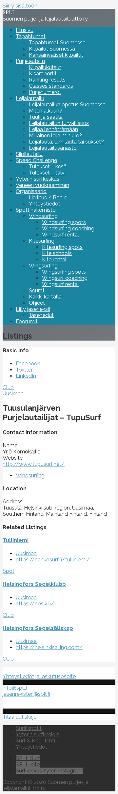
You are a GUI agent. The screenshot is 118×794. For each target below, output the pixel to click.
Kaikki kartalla (45, 297)
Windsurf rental (60, 235)
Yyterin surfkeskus (37, 179)
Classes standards (51, 86)
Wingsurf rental (60, 284)
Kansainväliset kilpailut (56, 55)
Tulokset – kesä (48, 166)
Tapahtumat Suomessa (57, 42)
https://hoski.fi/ (35, 604)
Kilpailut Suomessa (52, 49)
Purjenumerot (45, 92)
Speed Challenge (36, 160)
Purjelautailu (30, 61)
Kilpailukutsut (45, 67)
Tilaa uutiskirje (19, 717)
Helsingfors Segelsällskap (38, 628)
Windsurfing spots (64, 222)
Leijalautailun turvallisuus (59, 123)
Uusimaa (13, 393)
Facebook (28, 363)
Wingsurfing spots (64, 272)
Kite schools (57, 253)
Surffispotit (29, 728)
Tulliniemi (16, 540)
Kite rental (54, 259)
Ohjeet (37, 303)
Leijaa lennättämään (53, 129)
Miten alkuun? (45, 111)
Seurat (37, 290)
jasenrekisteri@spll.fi (26, 694)
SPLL (9, 12)
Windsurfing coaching (68, 228)
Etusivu (24, 30)
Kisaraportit (43, 73)
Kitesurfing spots (62, 247)
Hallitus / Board (48, 197)
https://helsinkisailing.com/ (49, 647)
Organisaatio (31, 191)
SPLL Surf (28, 758)
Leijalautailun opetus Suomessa (67, 104)
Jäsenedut (41, 315)
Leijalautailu (30, 98)
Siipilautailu (29, 154)
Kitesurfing (41, 241)
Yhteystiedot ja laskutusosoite (39, 676)
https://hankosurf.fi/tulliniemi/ (53, 560)
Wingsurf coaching (65, 278)
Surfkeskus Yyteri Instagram (49, 771)
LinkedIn (26, 376)
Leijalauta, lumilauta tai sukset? (66, 142)
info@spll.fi (16, 688)
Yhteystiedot (44, 204)
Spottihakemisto (36, 210)
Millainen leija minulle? (55, 135)
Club (8, 387)
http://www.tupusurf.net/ (34, 464)
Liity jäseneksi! (33, 309)
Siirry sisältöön (20, 6)
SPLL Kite (28, 764)
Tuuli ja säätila (46, 117)
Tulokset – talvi (47, 173)
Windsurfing (43, 216)
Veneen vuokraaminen (42, 185)
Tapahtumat (31, 36)
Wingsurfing (43, 266)
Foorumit (27, 321)
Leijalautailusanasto (53, 148)
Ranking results (47, 80)
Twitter (24, 370)
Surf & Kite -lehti (35, 741)
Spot (8, 571)
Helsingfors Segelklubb (34, 584)
